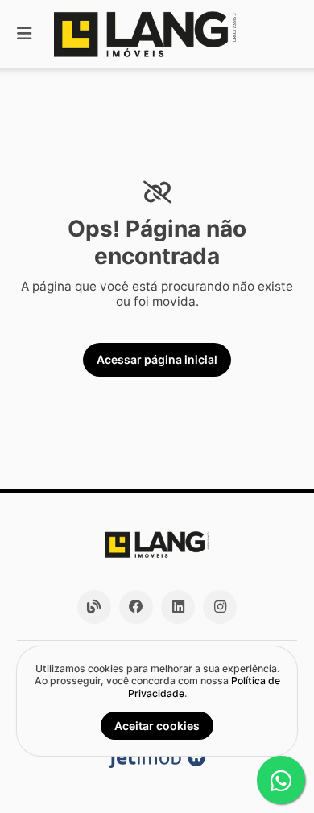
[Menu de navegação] (24, 34)
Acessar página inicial (157, 359)
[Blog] (94, 607)
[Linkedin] (178, 607)
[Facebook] (136, 607)
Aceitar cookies (157, 726)
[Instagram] (220, 607)
